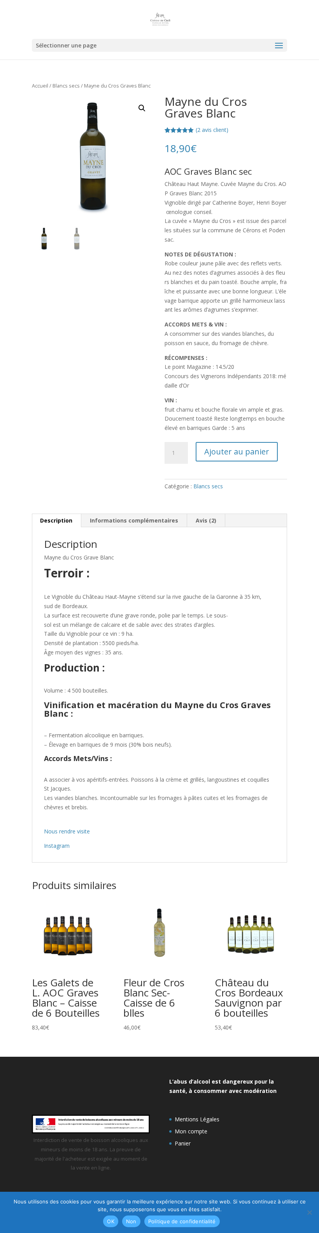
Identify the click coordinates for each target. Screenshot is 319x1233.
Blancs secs (66, 85)
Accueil (40, 85)
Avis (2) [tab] (206, 520)
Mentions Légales (197, 1119)
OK (110, 1221)
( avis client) (212, 129)
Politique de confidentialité (182, 1221)
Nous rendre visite (67, 831)
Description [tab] (56, 520)
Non (131, 1221)
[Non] (309, 1212)
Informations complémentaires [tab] (134, 520)
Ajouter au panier (236, 451)
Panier (183, 1143)
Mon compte (191, 1131)
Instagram (57, 845)
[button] (142, 108)
